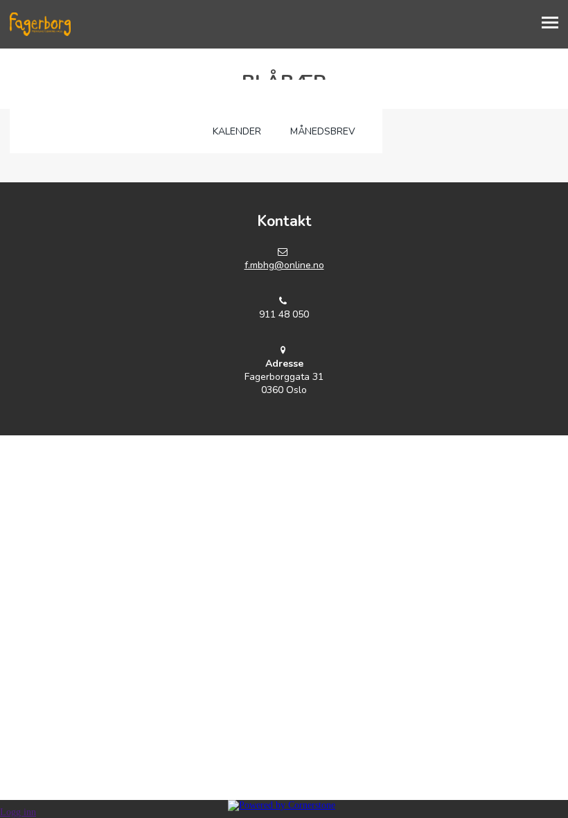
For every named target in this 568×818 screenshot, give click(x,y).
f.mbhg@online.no (284, 265)
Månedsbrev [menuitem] (322, 131)
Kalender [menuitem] (237, 131)
